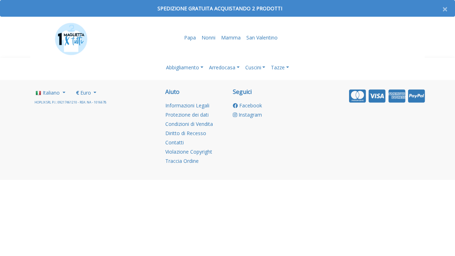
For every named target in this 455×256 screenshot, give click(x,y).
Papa (190, 37)
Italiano (51, 92)
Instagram (249, 114)
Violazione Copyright (188, 151)
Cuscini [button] (253, 67)
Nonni (208, 37)
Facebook (250, 105)
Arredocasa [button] (222, 67)
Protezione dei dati (187, 114)
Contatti (174, 142)
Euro (84, 92)
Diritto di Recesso (185, 133)
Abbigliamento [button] (182, 67)
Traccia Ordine (182, 161)
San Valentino (262, 37)
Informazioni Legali (187, 105)
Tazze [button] (278, 67)
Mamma (231, 37)
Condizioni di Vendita (189, 124)
